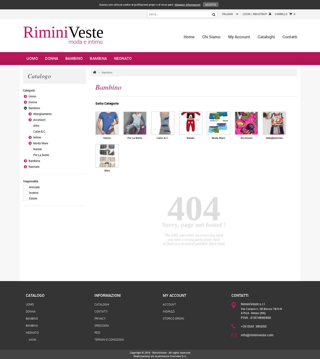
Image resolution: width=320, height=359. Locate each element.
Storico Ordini (173, 318)
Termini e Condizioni (109, 339)
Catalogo (35, 295)
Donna (51, 58)
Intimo (37, 137)
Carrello (285, 14)
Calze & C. (39, 131)
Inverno (33, 193)
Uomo (32, 58)
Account (169, 304)
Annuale (34, 187)
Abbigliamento (42, 114)
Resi (97, 332)
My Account (239, 36)
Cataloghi (266, 36)
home (189, 36)
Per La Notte (41, 155)
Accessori (39, 120)
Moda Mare (40, 143)
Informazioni (107, 295)
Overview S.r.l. (178, 356)
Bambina (98, 58)
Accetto (210, 4)
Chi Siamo (211, 36)
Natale (37, 149)
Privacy (100, 318)
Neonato (123, 58)
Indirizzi (169, 311)
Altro (36, 125)
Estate (33, 198)
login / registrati (255, 14)
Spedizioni (101, 325)
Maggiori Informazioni (188, 4)
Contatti (290, 36)
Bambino (74, 58)
